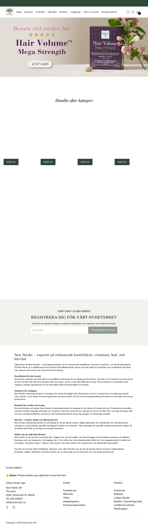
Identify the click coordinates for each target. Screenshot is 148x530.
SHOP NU (11, 162)
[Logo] (9, 12)
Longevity (75, 12)
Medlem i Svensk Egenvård (128, 501)
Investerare (119, 490)
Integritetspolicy (71, 501)
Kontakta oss (69, 490)
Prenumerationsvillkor (74, 505)
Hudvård (40, 12)
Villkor (66, 498)
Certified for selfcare (124, 505)
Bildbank (118, 494)
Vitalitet (63, 12)
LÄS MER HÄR (37, 280)
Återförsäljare (121, 509)
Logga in (133, 12)
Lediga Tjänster (122, 498)
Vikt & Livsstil (91, 12)
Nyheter (28, 12)
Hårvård (52, 12)
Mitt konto (68, 494)
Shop (19, 12)
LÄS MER (111, 219)
